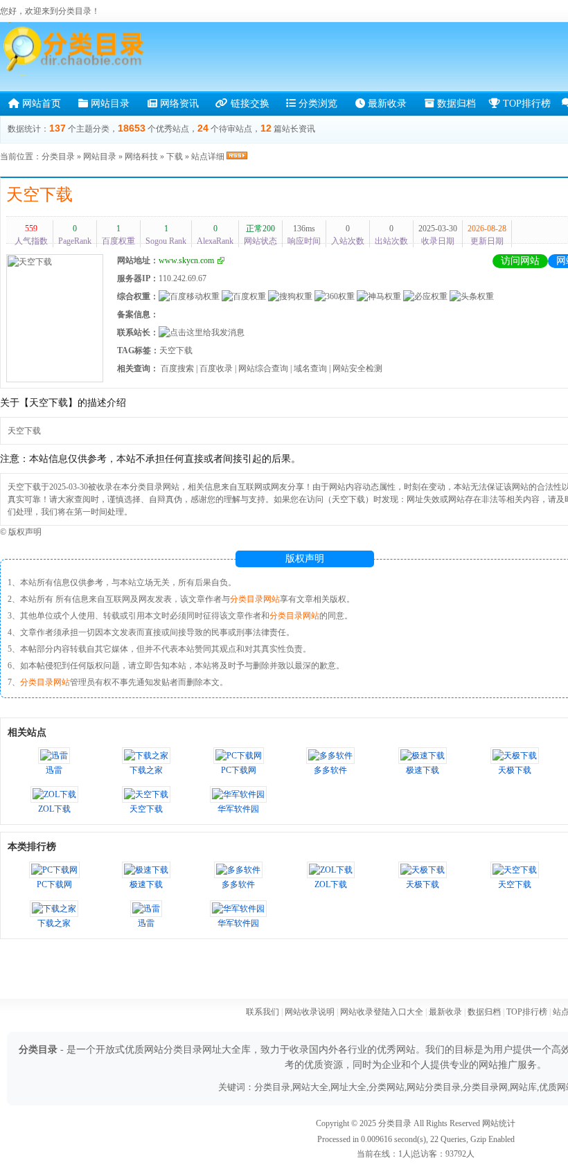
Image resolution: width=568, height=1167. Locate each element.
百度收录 (216, 368)
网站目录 (109, 103)
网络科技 (141, 156)
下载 (174, 156)
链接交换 (248, 103)
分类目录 (58, 156)
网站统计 (498, 1123)
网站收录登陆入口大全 (381, 1012)
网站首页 (40, 103)
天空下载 (39, 195)
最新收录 (386, 103)
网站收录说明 (310, 1012)
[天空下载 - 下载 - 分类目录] (76, 48)
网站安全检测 (357, 368)
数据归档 (455, 103)
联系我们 (262, 1012)
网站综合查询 (263, 368)
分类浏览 (316, 103)
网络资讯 (178, 103)
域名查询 (310, 368)
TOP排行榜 (525, 103)
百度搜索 (177, 368)
